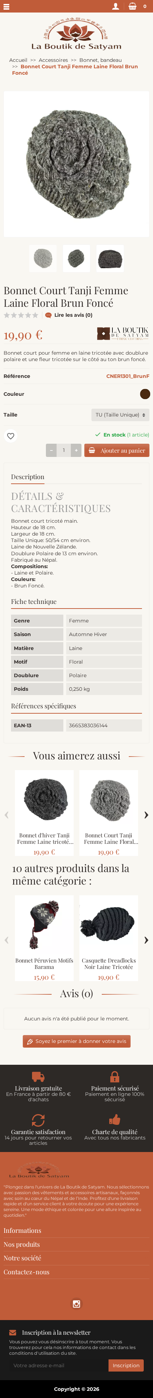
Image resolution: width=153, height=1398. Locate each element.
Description (27, 476)
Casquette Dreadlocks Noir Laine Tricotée (109, 963)
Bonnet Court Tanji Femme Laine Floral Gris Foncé (109, 841)
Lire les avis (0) (73, 315)
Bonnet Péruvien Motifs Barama (44, 963)
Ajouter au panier (123, 450)
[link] (76, 1304)
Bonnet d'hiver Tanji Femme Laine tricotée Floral (44, 841)
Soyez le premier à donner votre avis (81, 1041)
